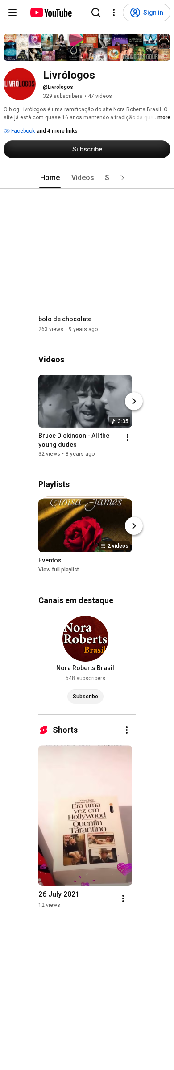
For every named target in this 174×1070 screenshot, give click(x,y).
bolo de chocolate (64, 319)
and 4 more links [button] (57, 131)
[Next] (134, 401)
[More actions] (128, 437)
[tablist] (87, 178)
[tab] (50, 178)
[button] (122, 178)
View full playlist (58, 570)
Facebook (22, 131)
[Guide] (12, 12)
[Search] (96, 12)
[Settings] (113, 12)
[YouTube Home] (50, 12)
